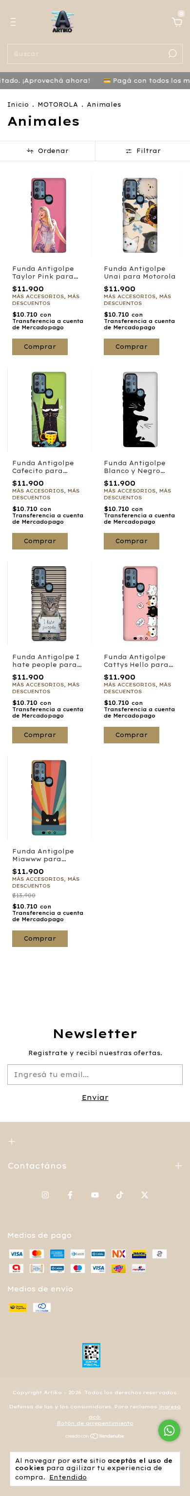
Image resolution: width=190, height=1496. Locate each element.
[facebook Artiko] (70, 1195)
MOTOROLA (58, 104)
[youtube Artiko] (95, 1195)
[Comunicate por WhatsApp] (169, 1430)
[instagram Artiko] (45, 1195)
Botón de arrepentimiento (95, 1423)
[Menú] (14, 23)
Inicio (18, 104)
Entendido (68, 1477)
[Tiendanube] (95, 1437)
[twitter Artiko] (145, 1195)
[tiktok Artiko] (120, 1195)
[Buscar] (171, 53)
